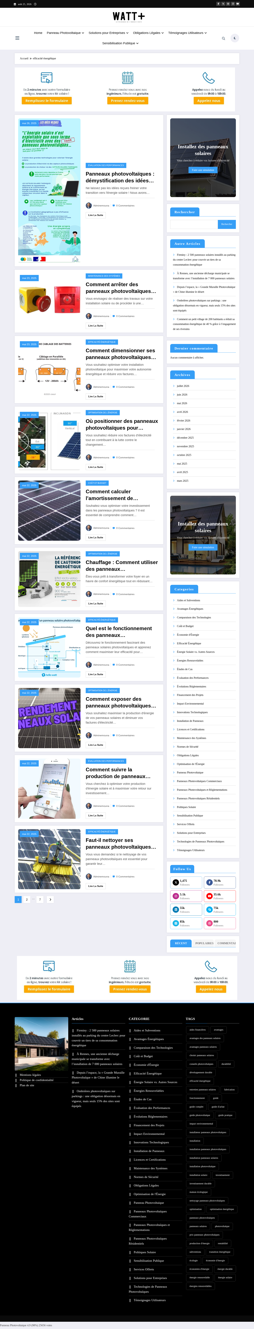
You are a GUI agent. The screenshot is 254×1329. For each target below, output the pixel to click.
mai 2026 (182, 403)
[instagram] (233, 4)
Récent (181, 943)
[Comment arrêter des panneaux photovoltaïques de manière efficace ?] (49, 300)
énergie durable (225, 1269)
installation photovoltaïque (202, 1166)
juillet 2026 (183, 385)
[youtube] (238, 4)
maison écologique (199, 1192)
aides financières (198, 1029)
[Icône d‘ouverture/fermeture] (17, 38)
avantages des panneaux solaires (205, 1038)
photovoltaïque (222, 1226)
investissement (223, 1175)
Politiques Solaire (186, 807)
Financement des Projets (190, 694)
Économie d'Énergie (188, 634)
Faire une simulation (203, 170)
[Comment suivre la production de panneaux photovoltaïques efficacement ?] (49, 788)
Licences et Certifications (190, 729)
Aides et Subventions (188, 600)
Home (38, 33)
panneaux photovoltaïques (202, 1218)
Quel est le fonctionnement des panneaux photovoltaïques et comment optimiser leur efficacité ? (121, 631)
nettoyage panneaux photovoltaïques (207, 1200)
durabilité (226, 1064)
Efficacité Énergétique (102, 342)
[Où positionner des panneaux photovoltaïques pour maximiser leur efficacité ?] (49, 439)
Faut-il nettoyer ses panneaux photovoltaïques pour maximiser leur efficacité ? (118, 843)
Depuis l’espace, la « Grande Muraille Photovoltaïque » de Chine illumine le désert (98, 1077)
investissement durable (200, 1183)
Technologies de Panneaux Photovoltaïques (200, 841)
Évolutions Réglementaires (191, 686)
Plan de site (27, 1085)
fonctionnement (197, 1098)
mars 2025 (182, 480)
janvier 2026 (184, 429)
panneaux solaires (198, 1226)
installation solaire (198, 1175)
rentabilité (223, 1243)
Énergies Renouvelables (190, 660)
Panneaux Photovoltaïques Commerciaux (199, 781)
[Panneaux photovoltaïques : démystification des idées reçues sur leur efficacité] (49, 190)
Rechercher (185, 212)
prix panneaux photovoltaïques (204, 1234)
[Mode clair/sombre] (235, 38)
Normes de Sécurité (187, 746)
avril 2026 (182, 411)
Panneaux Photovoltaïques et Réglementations (202, 789)
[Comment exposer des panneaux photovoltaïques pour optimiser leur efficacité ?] (49, 717)
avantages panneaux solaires (203, 1047)
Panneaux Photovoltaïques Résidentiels (198, 798)
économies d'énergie (199, 1269)
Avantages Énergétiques (190, 608)
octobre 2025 (184, 454)
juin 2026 (182, 394)
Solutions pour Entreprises (107, 33)
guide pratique (225, 1115)
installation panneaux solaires (204, 1158)
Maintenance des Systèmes (104, 276)
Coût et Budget (97, 483)
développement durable (201, 1072)
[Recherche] (223, 38)
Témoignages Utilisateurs (185, 33)
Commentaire (226, 943)
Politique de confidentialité (37, 1080)
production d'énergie (200, 1243)
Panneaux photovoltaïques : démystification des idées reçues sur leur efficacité (120, 177)
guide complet (196, 1106)
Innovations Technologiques (192, 712)
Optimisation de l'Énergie (102, 412)
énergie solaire (225, 1277)
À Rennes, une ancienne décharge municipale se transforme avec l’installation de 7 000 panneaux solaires (97, 1059)
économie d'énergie (215, 1260)
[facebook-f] (218, 4)
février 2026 (183, 420)
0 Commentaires (125, 205)
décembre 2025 (185, 437)
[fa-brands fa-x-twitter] (223, 4)
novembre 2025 (185, 446)
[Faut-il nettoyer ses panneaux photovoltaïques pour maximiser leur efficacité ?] (49, 858)
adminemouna (101, 205)
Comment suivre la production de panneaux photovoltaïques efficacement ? (115, 773)
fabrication (229, 1089)
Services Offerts (185, 824)
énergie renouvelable (200, 1277)
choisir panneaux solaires (202, 1055)
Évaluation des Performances (106, 165)
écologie (194, 1260)
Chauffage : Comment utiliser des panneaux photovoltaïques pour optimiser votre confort (122, 565)
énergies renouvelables (200, 1286)
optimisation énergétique (222, 1209)
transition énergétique (219, 1252)
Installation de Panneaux (190, 720)
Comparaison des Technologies (194, 617)
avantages (218, 1029)
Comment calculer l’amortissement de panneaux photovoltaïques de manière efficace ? (118, 495)
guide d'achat (218, 1106)
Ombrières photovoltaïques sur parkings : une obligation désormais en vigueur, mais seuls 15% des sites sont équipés (204, 305)
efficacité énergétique (200, 1081)
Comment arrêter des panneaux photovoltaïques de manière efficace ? (118, 288)
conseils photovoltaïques (201, 1064)
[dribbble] (228, 4)
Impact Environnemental (190, 703)
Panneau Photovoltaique (64, 33)
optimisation (196, 1209)
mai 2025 (182, 463)
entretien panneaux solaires (203, 1089)
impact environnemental (201, 1123)
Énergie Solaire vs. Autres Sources (196, 651)
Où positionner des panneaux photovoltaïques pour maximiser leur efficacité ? (122, 424)
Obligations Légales (146, 33)
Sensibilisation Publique (118, 43)
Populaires (203, 943)
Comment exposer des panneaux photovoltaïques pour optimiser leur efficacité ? (121, 702)
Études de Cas (184, 669)
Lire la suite (95, 215)
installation (195, 1141)
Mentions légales (30, 1075)
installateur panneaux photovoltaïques (208, 1132)
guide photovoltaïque (200, 1115)
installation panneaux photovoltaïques (208, 1149)
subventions (195, 1252)
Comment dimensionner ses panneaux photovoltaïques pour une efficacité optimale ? (120, 354)
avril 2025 (182, 472)
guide (215, 1098)
